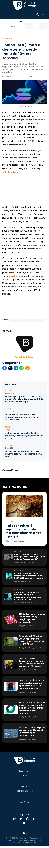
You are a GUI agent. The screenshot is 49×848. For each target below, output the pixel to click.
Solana (40, 320)
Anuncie (24, 786)
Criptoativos (13, 320)
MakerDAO (22, 320)
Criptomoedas (8, 39)
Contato (24, 775)
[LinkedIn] (34, 818)
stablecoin (16, 275)
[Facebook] (14, 818)
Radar (32, 320)
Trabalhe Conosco (24, 791)
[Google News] (24, 822)
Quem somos (24, 771)
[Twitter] (20, 818)
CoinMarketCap (10, 172)
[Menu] (43, 15)
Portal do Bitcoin (24, 5)
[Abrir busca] (37, 15)
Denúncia (24, 802)
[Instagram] (27, 818)
